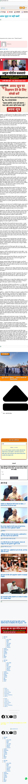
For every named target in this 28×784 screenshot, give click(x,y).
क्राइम (5, 651)
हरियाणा (8, 646)
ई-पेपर (5, 657)
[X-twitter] (7, 717)
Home (5, 688)
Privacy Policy (7, 692)
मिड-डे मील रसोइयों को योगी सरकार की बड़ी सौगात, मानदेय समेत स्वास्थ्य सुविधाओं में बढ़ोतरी (13, 527)
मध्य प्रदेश (8, 643)
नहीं (3, 474)
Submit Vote (14, 477)
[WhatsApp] (21, 8)
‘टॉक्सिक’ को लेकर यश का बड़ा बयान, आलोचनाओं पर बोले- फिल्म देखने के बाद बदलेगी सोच (13, 535)
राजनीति (5, 652)
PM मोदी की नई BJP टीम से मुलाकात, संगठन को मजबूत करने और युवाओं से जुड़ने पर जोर (13, 542)
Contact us (6, 691)
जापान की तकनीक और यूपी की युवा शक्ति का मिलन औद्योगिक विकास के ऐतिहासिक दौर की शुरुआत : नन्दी (13, 622)
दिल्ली (7, 640)
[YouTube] (23, 8)
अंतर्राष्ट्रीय (6, 650)
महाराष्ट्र (8, 644)
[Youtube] (11, 717)
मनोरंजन (5, 653)
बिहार (7, 642)
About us (6, 689)
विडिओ (5, 656)
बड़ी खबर (5, 637)
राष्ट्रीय (5, 648)
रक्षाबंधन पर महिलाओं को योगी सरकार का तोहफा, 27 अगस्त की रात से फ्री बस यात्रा (13, 504)
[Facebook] (3, 717)
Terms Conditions (8, 694)
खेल (4, 655)
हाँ (2, 472)
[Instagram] (15, 717)
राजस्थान (8, 647)
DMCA (6, 696)
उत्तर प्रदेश (8, 639)
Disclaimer (6, 693)
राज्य (5, 638)
